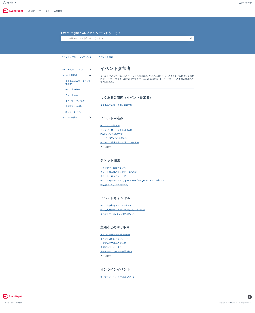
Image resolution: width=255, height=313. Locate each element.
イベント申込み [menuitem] (72, 89)
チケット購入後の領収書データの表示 (118, 172)
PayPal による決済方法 (111, 134)
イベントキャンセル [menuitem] (74, 100)
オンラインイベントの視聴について (117, 276)
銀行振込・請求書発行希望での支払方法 (119, 142)
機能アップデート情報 (39, 11)
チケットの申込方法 (110, 125)
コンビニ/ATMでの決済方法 (113, 138)
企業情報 (58, 11)
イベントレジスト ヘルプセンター (77, 57)
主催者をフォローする (111, 247)
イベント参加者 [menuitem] (69, 75)
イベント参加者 (105, 57)
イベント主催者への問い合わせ (115, 234)
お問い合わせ (245, 2)
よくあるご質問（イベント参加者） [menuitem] (78, 82)
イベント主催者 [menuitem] (69, 117)
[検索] (191, 38)
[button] (90, 70)
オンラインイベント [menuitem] (74, 112)
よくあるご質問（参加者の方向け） (117, 105)
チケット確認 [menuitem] (71, 95)
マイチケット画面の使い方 (113, 167)
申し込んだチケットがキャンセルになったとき (122, 209)
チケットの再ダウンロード (113, 176)
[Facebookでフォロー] (250, 297)
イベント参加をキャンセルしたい (116, 205)
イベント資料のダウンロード (114, 239)
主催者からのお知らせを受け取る (116, 251)
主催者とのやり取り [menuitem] (74, 106)
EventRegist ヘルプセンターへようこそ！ (91, 33)
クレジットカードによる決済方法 (116, 130)
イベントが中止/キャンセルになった (117, 214)
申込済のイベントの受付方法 (114, 184)
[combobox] (125, 38)
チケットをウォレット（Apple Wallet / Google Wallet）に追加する (132, 180)
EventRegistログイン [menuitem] (72, 69)
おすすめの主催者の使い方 (113, 243)
